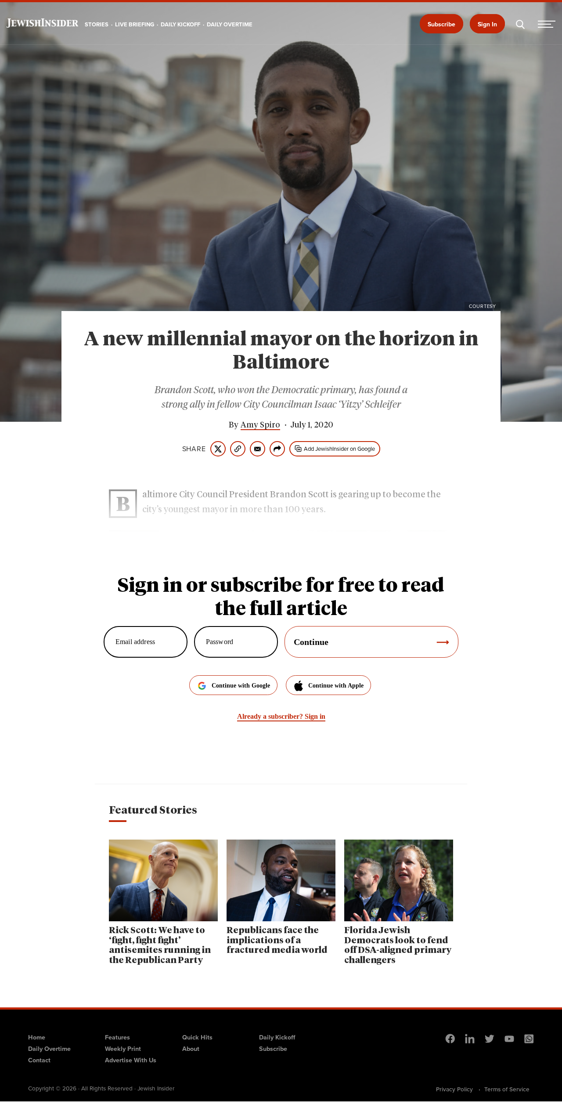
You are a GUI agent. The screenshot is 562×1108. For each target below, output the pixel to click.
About (190, 1049)
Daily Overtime (49, 1049)
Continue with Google (241, 685)
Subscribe (441, 24)
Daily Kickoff (277, 1037)
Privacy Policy (454, 1089)
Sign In (487, 24)
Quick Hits (197, 1037)
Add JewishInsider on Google (339, 449)
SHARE (194, 449)
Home (36, 1037)
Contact (39, 1060)
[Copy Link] (237, 448)
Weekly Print (123, 1049)
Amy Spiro (260, 425)
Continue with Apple (336, 685)
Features (117, 1037)
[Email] (257, 448)
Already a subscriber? (281, 716)
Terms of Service (507, 1089)
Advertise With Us (130, 1060)
